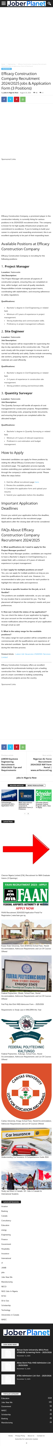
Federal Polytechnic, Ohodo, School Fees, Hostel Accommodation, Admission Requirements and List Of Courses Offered (26, 996)
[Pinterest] (16, 99)
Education (5, 1225)
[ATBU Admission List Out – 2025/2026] (8, 1379)
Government (6, 1244)
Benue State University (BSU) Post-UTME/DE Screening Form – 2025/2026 (34, 1351)
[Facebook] (4, 99)
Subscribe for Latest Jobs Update (26, 1439)
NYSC (3, 1296)
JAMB (3, 1268)
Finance (4, 1239)
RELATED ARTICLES (17, 785)
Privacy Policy (20, 1436)
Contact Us (41, 1436)
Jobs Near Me (6, 1277)
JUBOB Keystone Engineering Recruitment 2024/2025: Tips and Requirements (11, 764)
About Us (31, 1436)
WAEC (4, 1320)
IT (2, 1263)
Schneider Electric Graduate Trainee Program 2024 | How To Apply (43, 805)
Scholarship (6, 1305)
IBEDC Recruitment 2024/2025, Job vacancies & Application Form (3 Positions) (26, 806)
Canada (4, 1216)
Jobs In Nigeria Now (11, 93)
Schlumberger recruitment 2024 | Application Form (8, 804)
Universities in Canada (10, 1315)
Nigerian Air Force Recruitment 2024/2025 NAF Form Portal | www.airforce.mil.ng (41, 764)
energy (4, 1230)
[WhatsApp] (23, 99)
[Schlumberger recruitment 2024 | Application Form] (9, 795)
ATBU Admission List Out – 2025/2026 (34, 1375)
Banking (4, 1211)
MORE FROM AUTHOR (35, 785)
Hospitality (5, 1249)
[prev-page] (25, 813)
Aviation (4, 1206)
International (6, 1258)
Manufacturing (7, 1282)
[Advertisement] (26, 34)
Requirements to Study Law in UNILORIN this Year (21, 1010)
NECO (3, 1287)
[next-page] (28, 813)
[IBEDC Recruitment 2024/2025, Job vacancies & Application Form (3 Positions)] (27, 795)
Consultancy (6, 1221)
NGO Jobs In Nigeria (9, 1291)
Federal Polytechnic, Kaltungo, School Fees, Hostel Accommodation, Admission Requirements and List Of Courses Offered (26, 1057)
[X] (10, 99)
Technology (5, 1310)
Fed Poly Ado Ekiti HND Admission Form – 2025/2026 (22, 1004)
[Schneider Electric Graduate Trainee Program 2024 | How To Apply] (44, 795)
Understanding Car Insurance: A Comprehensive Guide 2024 (25, 1157)
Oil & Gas (5, 1301)
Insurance (5, 1254)
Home (3, 64)
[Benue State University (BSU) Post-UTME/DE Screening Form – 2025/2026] (8, 1353)
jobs (3, 1272)
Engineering (11, 64)
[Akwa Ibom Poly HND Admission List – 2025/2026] (8, 1366)
